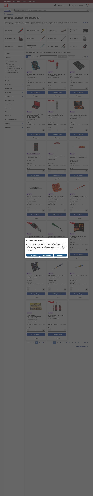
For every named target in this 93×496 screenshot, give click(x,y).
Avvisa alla (60, 255)
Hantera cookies (46, 255)
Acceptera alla (33, 255)
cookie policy (29, 250)
